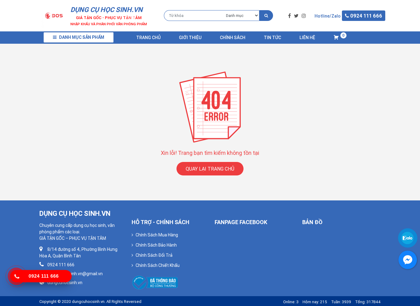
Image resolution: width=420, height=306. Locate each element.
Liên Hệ (307, 37)
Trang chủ (148, 37)
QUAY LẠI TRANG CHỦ (210, 169)
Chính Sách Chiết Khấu (158, 265)
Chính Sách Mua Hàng (157, 235)
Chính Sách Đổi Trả (154, 255)
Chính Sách (232, 37)
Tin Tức (272, 37)
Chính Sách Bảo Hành (156, 245)
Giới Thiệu (190, 37)
